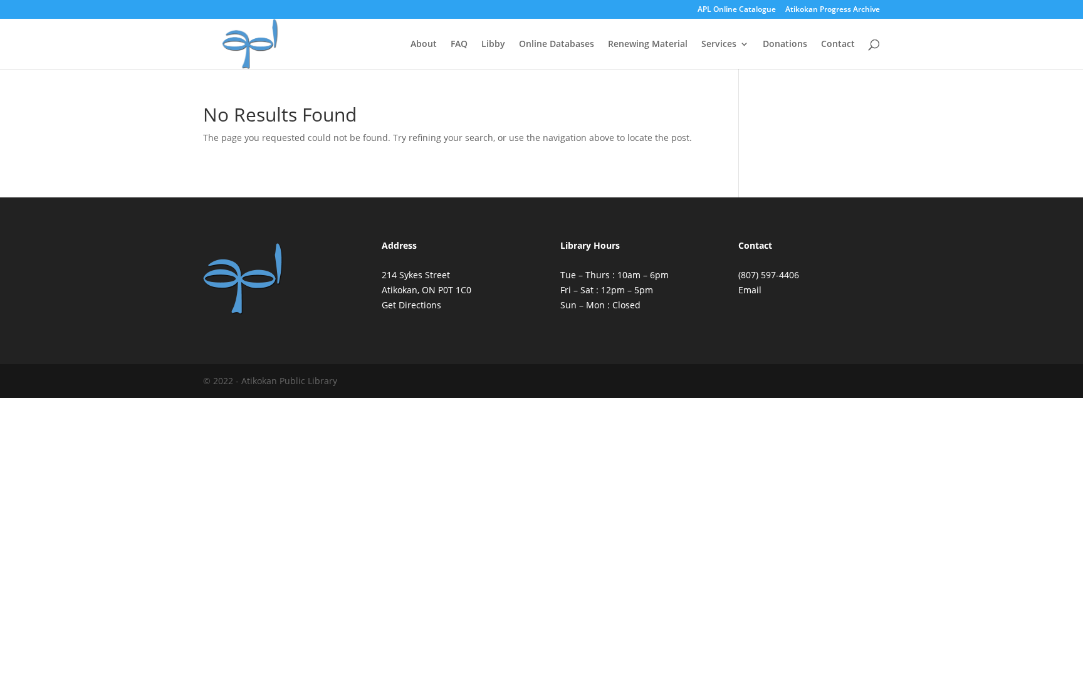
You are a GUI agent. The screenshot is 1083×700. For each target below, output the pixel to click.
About (424, 44)
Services (718, 44)
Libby (493, 44)
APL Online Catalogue (737, 10)
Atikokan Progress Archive (832, 10)
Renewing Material (648, 44)
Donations (785, 44)
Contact (838, 44)
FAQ (459, 44)
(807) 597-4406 (768, 275)
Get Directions (411, 305)
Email (749, 290)
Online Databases (556, 44)
